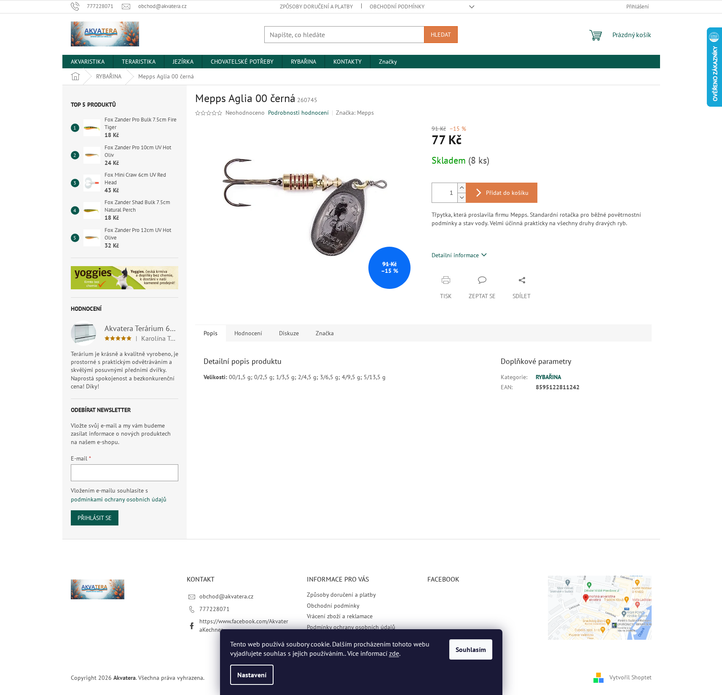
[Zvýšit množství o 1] (461, 188)
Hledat (441, 34)
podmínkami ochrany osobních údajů (118, 499)
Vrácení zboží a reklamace (340, 616)
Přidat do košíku (507, 193)
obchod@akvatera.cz (226, 596)
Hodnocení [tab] (248, 333)
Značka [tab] (325, 333)
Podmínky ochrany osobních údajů (351, 627)
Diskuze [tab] (289, 333)
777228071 (214, 609)
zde (394, 653)
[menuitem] (87, 61)
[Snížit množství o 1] (461, 197)
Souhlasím (471, 649)
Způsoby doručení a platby (316, 6)
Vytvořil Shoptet (630, 677)
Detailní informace (455, 255)
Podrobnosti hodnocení (298, 112)
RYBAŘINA (548, 377)
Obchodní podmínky (397, 6)
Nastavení (251, 675)
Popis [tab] (210, 333)
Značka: (355, 112)
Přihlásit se (95, 518)
